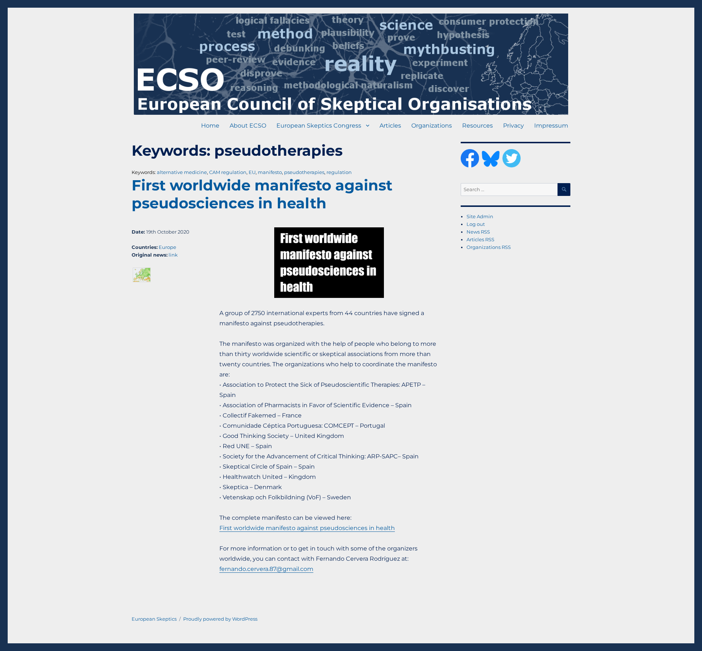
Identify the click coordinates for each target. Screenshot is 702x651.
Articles (390, 125)
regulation (339, 172)
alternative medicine (182, 172)
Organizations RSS (489, 247)
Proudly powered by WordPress (220, 619)
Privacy (513, 125)
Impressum (551, 125)
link (173, 255)
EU (252, 172)
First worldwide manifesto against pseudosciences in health (262, 194)
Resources (477, 125)
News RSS (478, 232)
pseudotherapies (304, 172)
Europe (167, 247)
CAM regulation (227, 172)
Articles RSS (480, 239)
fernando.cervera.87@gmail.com (266, 568)
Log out (476, 224)
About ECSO (248, 125)
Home (210, 125)
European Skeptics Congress (318, 125)
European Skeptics (154, 619)
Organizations (431, 125)
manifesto (270, 172)
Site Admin (480, 216)
